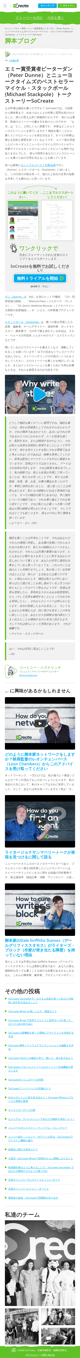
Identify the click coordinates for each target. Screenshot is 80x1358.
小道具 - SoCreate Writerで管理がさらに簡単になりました (40, 1158)
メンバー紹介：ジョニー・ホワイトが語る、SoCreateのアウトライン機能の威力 (40, 1138)
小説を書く (55, 17)
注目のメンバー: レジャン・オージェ (28, 1188)
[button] (40, 1263)
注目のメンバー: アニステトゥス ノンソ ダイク (34, 1180)
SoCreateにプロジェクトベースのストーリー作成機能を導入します (40, 1068)
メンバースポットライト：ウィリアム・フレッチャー (37, 1127)
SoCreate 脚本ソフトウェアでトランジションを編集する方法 (41, 1047)
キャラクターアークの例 (21, 1110)
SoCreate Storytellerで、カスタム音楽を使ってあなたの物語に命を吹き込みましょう (40, 1000)
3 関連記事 (14, 60)
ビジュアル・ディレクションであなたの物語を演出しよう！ (41, 1119)
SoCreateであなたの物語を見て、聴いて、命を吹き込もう (40, 1058)
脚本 (24, 28)
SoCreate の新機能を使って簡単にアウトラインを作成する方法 (41, 1034)
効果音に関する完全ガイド (23, 1149)
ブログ (16, 28)
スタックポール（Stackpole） (23, 322)
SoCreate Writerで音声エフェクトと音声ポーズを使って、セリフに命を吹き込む (40, 1022)
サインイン (68, 5)
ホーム (8, 28)
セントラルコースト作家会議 (38, 165)
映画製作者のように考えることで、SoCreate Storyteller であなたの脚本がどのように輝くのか (41, 1169)
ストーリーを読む (29, 17)
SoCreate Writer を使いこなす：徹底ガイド (32, 1011)
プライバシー (32, 1354)
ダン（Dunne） (14, 296)
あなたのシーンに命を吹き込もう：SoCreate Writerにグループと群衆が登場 (40, 1099)
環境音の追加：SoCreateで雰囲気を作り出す (33, 1197)
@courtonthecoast (28, 675)
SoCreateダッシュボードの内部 (25, 1079)
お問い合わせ (48, 1354)
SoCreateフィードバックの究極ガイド (29, 1088)
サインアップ (47, 5)
